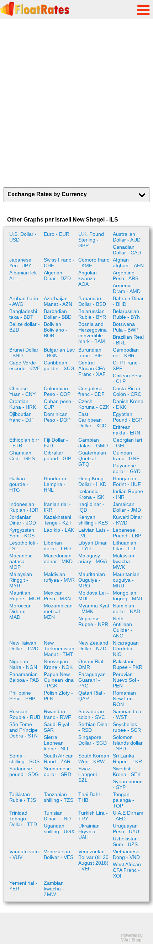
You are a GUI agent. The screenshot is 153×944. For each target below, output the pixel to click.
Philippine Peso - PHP (22, 695)
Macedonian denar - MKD (58, 558)
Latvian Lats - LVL (93, 532)
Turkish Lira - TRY (93, 815)
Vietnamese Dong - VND (126, 854)
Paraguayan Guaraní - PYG (92, 680)
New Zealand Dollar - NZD (93, 645)
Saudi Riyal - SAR (58, 727)
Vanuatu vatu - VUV (24, 854)
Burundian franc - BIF (90, 352)
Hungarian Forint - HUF (127, 481)
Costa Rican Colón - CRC (127, 391)
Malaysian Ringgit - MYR (20, 579)
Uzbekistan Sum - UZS (125, 841)
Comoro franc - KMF (93, 262)
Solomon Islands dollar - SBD (128, 742)
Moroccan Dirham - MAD (20, 611)
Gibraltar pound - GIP (57, 455)
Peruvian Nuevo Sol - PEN (126, 680)
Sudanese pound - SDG (24, 771)
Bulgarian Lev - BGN (59, 352)
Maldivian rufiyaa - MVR (59, 577)
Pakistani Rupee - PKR (127, 664)
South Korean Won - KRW (93, 758)
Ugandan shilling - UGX (59, 828)
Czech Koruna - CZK (93, 404)
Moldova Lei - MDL (93, 595)
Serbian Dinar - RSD (93, 727)
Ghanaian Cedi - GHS (22, 455)
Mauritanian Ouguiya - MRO (91, 579)
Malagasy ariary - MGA (92, 558)
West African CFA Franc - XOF (127, 870)
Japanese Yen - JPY (20, 262)
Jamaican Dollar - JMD (127, 507)
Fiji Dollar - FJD (56, 442)
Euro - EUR (56, 234)
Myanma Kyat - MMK (93, 608)
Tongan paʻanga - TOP (123, 800)
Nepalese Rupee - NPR (93, 621)
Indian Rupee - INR (128, 494)
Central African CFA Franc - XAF (92, 368)
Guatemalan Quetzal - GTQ (92, 458)
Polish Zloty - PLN (58, 695)
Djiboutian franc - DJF (22, 417)
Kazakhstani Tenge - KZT (58, 520)
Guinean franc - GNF (126, 455)
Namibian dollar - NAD (126, 608)
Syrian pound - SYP (128, 784)
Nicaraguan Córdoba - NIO (126, 648)
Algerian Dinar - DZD (57, 275)
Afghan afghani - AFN (128, 262)
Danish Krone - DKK (128, 404)
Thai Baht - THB (90, 797)
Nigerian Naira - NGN (23, 664)
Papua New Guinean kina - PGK (59, 680)
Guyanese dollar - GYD (127, 468)
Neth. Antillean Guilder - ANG (122, 627)
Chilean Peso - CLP (128, 378)
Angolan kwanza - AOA (88, 278)
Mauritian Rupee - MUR (24, 595)
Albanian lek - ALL (24, 275)
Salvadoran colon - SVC (91, 714)
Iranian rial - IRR (57, 507)
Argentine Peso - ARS (125, 275)
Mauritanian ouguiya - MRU (126, 579)
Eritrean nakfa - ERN (126, 430)
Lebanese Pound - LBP (127, 532)
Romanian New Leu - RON (124, 698)
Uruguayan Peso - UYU (126, 828)
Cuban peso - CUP (59, 404)
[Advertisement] (76, 103)
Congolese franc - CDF (91, 391)
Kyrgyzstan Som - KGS (22, 532)
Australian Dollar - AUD (127, 237)
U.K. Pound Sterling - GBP (91, 239)
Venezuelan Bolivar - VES (58, 854)
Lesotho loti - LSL (23, 545)
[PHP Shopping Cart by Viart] (135, 941)
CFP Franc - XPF (127, 365)
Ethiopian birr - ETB (24, 442)
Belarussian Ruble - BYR (92, 314)
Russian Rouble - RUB (24, 714)
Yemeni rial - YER (23, 885)
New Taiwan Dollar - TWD (23, 645)
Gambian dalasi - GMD (93, 442)
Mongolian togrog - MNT (128, 595)
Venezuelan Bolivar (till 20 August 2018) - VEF (93, 860)
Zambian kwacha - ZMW (54, 888)
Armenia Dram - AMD (127, 288)
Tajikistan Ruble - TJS (22, 797)
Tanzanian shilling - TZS (58, 797)
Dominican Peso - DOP (57, 417)
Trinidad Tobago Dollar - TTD (23, 818)
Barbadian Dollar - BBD (58, 314)
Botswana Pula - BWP (125, 327)
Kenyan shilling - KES (93, 520)
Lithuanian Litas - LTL (125, 545)
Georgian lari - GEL (127, 442)
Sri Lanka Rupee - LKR (127, 758)
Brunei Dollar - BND (23, 352)
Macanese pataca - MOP (21, 561)
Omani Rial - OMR (92, 664)
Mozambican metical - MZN (58, 611)
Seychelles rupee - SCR (127, 727)
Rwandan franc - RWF (57, 714)
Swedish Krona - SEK (127, 771)
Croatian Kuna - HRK (22, 404)
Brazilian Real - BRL (128, 340)
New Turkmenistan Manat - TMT (59, 648)
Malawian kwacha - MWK (123, 561)
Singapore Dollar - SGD (92, 740)
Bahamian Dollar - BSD (92, 301)
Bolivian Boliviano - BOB (55, 329)
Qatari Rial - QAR (91, 695)
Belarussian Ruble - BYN (127, 314)
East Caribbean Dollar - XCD (92, 419)
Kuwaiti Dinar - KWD (127, 520)
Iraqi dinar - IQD (91, 507)
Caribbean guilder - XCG (59, 365)
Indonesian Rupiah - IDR (23, 507)
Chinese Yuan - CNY (22, 391)
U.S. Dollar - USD (23, 237)
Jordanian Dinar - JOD (22, 520)
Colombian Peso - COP (57, 391)
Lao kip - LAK (59, 530)
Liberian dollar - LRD (57, 545)
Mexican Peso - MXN (57, 595)
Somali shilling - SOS (24, 758)
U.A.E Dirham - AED (128, 815)
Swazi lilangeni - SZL (89, 774)
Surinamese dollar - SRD (57, 771)
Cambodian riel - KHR (126, 352)
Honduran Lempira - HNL (55, 484)
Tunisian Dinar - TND (57, 815)
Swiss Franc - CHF (59, 262)
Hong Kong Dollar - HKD (92, 481)
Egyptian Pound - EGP (127, 417)
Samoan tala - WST (127, 714)
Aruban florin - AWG (23, 301)
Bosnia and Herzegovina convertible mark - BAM (92, 332)
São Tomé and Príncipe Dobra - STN (23, 730)
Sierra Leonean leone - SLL (57, 742)
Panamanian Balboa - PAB (24, 677)
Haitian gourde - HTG (18, 484)
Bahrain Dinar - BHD (128, 301)
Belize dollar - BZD (24, 327)
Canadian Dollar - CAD (127, 249)
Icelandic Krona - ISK (91, 494)
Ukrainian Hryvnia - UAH (89, 831)
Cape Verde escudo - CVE (24, 365)
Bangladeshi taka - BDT (23, 314)
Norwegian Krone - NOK (58, 664)
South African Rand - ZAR (59, 758)
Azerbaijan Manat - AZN (58, 301)
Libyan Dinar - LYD (92, 545)
